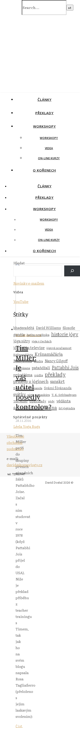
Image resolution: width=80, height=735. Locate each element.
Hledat (19, 262)
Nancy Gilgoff (56, 360)
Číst (19, 726)
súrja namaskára (38, 394)
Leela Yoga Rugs (26, 426)
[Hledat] (72, 270)
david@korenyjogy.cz (24, 464)
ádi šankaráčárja (28, 407)
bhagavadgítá (23, 327)
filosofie (69, 327)
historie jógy (64, 334)
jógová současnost (59, 348)
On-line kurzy (49, 158)
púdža (38, 375)
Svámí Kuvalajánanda (27, 388)
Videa (49, 148)
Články (45, 99)
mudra (38, 361)
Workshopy (44, 126)
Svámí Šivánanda (58, 387)
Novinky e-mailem (28, 283)
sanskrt (57, 381)
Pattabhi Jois (65, 367)
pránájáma (22, 374)
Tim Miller (20, 401)
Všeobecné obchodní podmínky (15, 442)
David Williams (48, 327)
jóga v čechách (42, 341)
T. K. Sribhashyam (64, 394)
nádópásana (21, 368)
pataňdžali (41, 367)
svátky (19, 394)
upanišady (37, 401)
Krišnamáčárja (23, 354)
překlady (55, 374)
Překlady (44, 113)
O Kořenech (44, 170)
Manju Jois (22, 360)
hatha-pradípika (38, 334)
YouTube (20, 301)
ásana (50, 407)
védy (51, 401)
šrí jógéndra (67, 408)
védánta (63, 401)
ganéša (19, 334)
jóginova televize (29, 347)
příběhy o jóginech (30, 381)
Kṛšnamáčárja (49, 354)
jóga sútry (21, 341)
